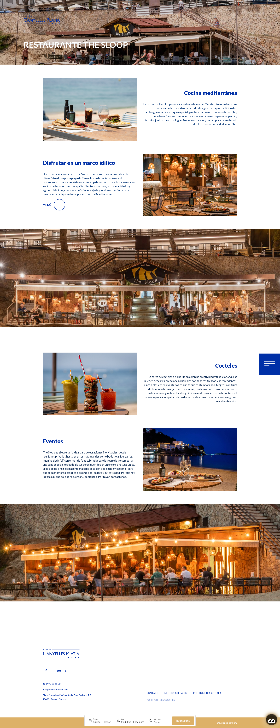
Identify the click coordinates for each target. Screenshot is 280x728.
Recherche (183, 720)
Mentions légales (175, 692)
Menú (47, 205)
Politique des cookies (207, 692)
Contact (152, 692)
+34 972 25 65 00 (51, 683)
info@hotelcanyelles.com (55, 689)
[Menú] (59, 204)
